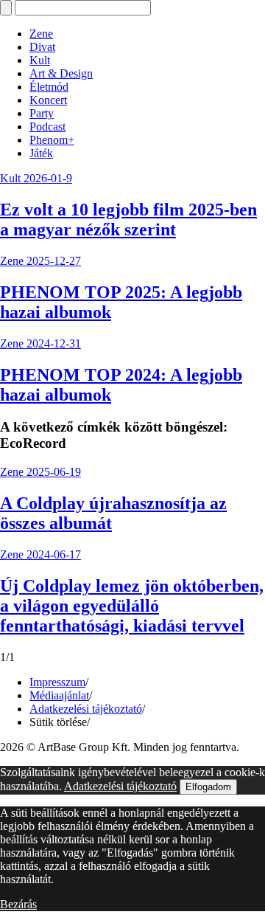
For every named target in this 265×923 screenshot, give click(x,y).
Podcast (47, 126)
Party (41, 113)
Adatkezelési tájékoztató (85, 708)
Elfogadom (208, 786)
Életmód (48, 86)
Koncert (48, 100)
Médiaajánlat (59, 695)
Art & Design (61, 73)
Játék (41, 153)
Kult (39, 60)
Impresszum (57, 682)
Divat (42, 47)
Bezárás (18, 904)
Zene (41, 33)
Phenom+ (51, 140)
